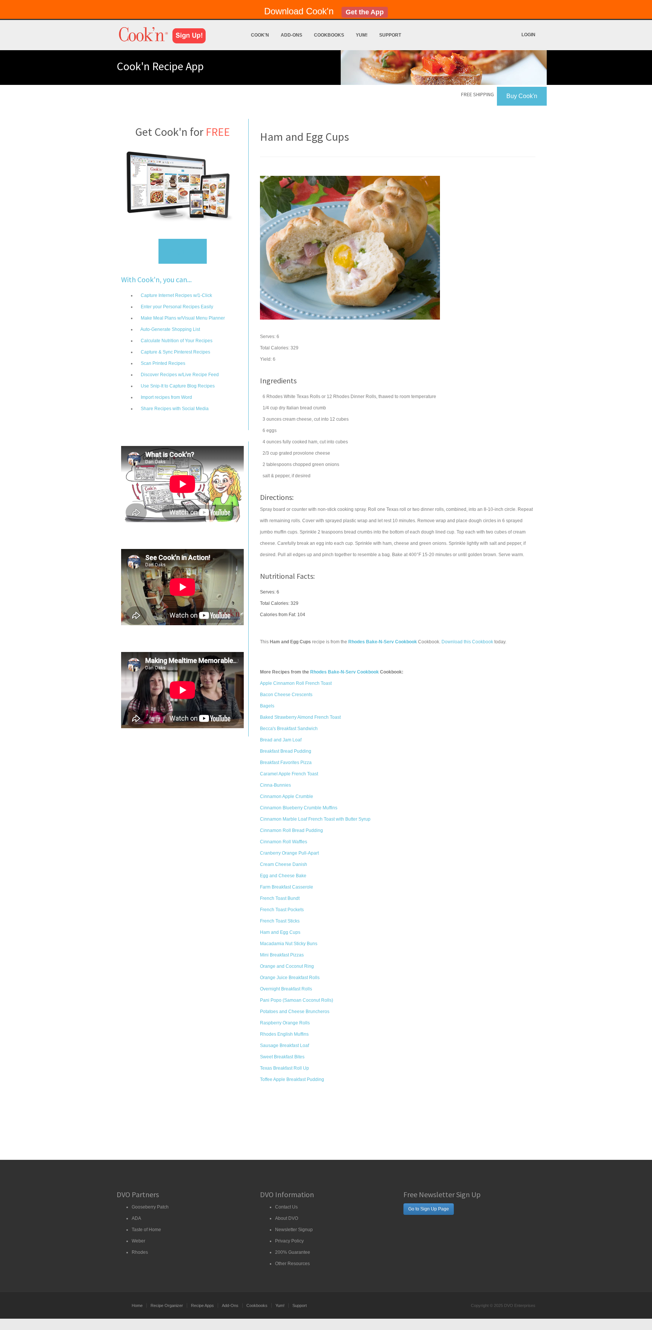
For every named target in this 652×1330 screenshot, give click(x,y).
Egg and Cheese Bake (283, 875)
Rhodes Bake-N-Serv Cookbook (344, 672)
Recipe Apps (202, 1305)
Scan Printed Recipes (162, 363)
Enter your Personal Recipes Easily (176, 306)
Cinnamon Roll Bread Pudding (291, 830)
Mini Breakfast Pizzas (282, 955)
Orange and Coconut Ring (287, 966)
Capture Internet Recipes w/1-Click (176, 295)
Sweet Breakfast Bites (282, 1056)
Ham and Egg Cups (280, 932)
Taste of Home (146, 1229)
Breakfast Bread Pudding (285, 751)
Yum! (362, 35)
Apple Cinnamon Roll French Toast (296, 683)
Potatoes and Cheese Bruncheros (294, 1011)
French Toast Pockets (282, 909)
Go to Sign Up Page (428, 1209)
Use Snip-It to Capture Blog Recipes (177, 386)
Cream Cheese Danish (283, 864)
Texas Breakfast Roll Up (284, 1068)
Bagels (267, 706)
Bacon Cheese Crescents (286, 694)
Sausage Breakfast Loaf (284, 1045)
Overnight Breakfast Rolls (286, 989)
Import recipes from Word (166, 397)
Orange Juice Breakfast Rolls (290, 977)
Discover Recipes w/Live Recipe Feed (179, 374)
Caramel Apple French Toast (289, 773)
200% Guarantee (292, 1252)
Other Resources (292, 1263)
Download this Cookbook (467, 641)
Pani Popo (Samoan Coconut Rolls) (296, 1000)
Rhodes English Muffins (284, 1034)
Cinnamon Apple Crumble (286, 796)
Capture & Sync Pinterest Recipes (175, 352)
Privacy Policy (289, 1241)
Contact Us (286, 1207)
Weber (138, 1241)
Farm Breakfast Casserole (286, 887)
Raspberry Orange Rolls (285, 1023)
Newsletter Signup (294, 1229)
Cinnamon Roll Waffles (283, 841)
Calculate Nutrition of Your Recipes (176, 340)
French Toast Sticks (280, 921)
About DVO (286, 1218)
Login (528, 34)
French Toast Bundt (280, 898)
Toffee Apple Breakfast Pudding (292, 1079)
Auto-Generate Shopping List (170, 329)
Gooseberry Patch (150, 1207)
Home (137, 1305)
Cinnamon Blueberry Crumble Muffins (298, 807)
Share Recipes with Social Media (174, 408)
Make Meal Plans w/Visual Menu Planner (182, 318)
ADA (136, 1218)
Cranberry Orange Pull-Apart (289, 853)
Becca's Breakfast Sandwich (289, 728)
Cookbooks (329, 35)
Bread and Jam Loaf (280, 740)
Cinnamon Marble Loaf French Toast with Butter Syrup (315, 819)
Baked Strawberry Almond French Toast (300, 717)
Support (390, 35)
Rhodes (140, 1252)
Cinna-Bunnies (275, 785)
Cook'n (260, 35)
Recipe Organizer (167, 1305)
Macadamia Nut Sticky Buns (288, 943)
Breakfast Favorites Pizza (286, 762)
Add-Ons (291, 35)
